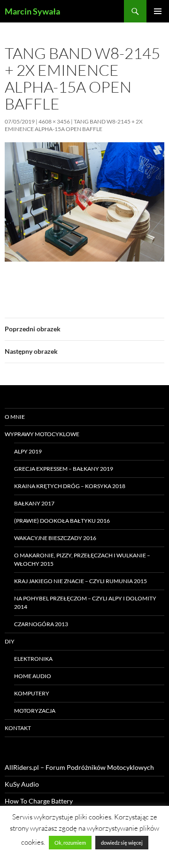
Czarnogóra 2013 (41, 624)
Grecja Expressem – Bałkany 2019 (63, 468)
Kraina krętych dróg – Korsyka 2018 (69, 486)
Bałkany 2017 (34, 503)
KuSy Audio (22, 784)
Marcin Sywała (32, 11)
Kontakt (18, 727)
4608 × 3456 (54, 121)
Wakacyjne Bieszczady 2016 (55, 537)
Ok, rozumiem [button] (70, 843)
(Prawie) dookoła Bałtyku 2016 (62, 520)
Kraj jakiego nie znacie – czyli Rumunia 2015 (80, 581)
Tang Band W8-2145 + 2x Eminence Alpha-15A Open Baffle (74, 125)
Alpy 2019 (28, 451)
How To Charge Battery (39, 801)
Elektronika (33, 658)
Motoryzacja (34, 710)
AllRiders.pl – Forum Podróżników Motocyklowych (79, 767)
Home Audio (32, 676)
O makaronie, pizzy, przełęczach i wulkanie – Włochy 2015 (82, 559)
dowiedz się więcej (122, 843)
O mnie (15, 416)
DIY (10, 641)
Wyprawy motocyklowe (42, 434)
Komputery (31, 693)
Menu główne (157, 11)
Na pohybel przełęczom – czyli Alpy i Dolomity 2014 (85, 602)
